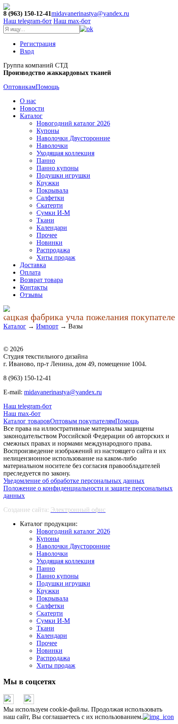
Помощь (47, 86)
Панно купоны (57, 167)
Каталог (31, 115)
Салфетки (50, 197)
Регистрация (37, 43)
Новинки (49, 242)
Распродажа (53, 249)
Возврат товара (41, 279)
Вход (27, 51)
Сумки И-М (53, 212)
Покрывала (52, 190)
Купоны (47, 130)
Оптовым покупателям (82, 421)
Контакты (34, 287)
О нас (28, 100)
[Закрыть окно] (158, 716)
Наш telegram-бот (27, 406)
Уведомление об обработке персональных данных (73, 480)
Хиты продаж (55, 257)
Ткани (45, 220)
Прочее (46, 235)
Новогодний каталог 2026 (73, 123)
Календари (51, 227)
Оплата (30, 272)
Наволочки (52, 145)
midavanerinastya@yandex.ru (90, 13)
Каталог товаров (26, 421)
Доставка (33, 264)
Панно (45, 160)
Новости (32, 108)
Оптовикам (19, 86)
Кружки (47, 182)
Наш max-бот (22, 413)
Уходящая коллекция (65, 153)
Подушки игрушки (63, 175)
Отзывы (31, 294)
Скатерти (49, 205)
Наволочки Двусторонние (73, 138)
